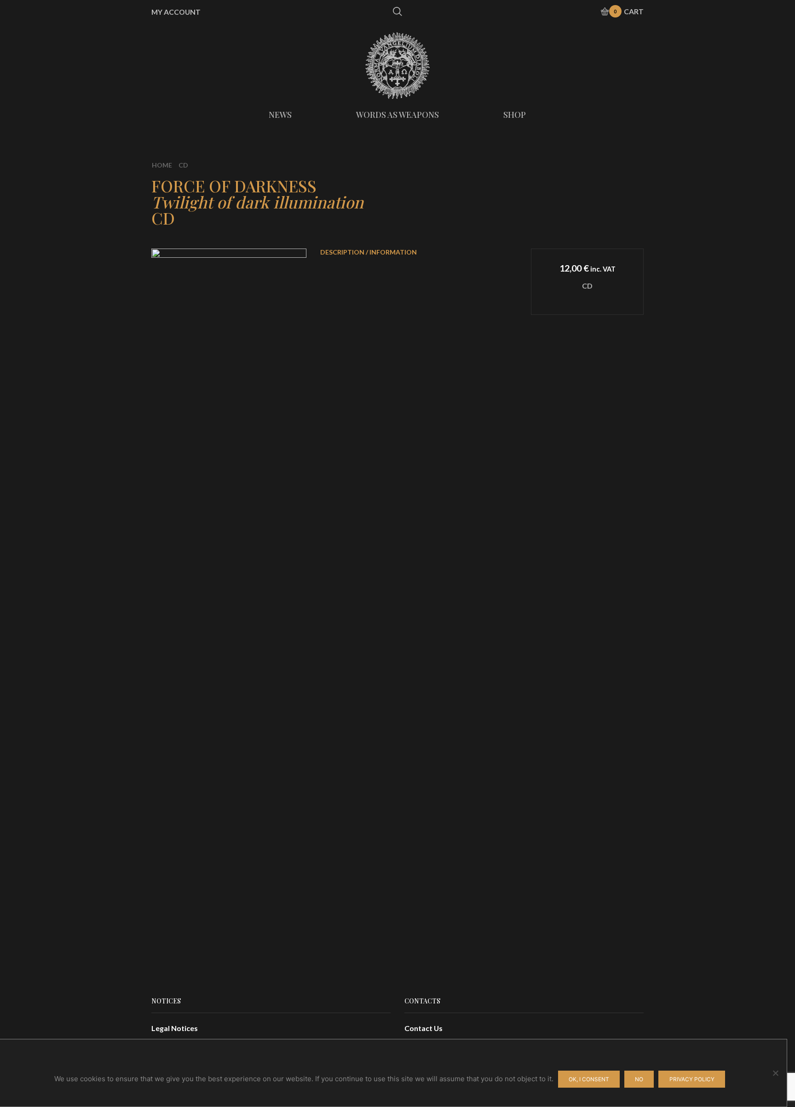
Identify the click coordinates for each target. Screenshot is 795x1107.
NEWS (280, 114)
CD (183, 165)
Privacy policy (691, 1079)
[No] (775, 1073)
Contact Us (423, 1028)
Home (162, 165)
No (639, 1079)
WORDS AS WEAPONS (397, 114)
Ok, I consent (589, 1079)
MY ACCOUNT (176, 12)
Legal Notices (174, 1028)
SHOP (514, 114)
